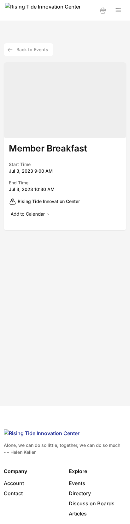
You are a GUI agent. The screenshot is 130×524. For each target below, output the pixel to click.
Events (77, 483)
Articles (78, 513)
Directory (80, 493)
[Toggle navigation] (118, 10)
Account (14, 483)
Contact (13, 493)
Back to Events (32, 49)
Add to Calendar (28, 214)
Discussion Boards (92, 503)
